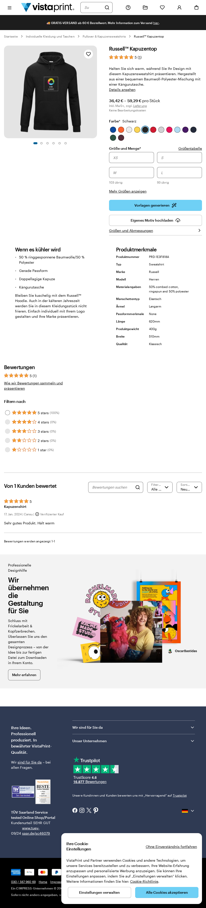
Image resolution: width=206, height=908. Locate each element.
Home (43, 881)
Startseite (11, 36)
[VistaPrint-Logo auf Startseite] (47, 7)
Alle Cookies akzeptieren (167, 892)
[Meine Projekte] (145, 7)
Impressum (58, 881)
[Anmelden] (179, 7)
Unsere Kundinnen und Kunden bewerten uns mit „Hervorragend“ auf (129, 795)
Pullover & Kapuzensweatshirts (104, 36)
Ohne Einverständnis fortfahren (171, 846)
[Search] (137, 487)
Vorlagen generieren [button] (152, 205)
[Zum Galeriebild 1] (35, 143)
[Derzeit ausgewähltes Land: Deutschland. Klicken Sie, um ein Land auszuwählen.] (188, 811)
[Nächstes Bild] (94, 91)
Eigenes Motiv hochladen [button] (152, 220)
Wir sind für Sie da (87, 727)
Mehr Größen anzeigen (127, 191)
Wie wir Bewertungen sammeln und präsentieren (33, 385)
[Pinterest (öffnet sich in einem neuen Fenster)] (95, 811)
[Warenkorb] (196, 7)
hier (156, 23)
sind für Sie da (30, 762)
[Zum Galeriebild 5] (60, 143)
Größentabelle (190, 148)
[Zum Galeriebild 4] (53, 143)
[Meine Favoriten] (162, 7)
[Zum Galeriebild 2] (41, 143)
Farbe (122, 121)
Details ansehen (122, 89)
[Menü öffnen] (9, 7)
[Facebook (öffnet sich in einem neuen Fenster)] (74, 811)
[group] (155, 173)
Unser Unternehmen (89, 741)
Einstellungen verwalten (99, 892)
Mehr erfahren (24, 675)
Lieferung (140, 105)
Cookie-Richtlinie (144, 881)
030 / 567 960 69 (23, 881)
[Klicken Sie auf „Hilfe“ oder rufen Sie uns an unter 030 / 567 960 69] (128, 7)
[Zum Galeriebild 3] (47, 143)
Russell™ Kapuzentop (149, 36)
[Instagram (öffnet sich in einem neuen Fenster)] (81, 811)
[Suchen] (107, 7)
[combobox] (93, 7)
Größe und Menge (125, 148)
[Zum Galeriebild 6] (66, 143)
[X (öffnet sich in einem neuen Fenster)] (88, 811)
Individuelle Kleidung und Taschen (50, 36)
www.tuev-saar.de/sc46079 (30, 830)
